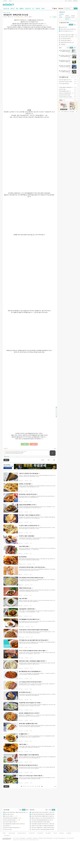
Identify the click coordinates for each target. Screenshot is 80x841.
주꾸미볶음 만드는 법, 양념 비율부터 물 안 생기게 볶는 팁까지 (33, 640)
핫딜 (17, 8)
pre (56, 410)
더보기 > (75, 100)
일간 (20, 809)
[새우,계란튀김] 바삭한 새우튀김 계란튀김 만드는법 (31, 577)
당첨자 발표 (61, 833)
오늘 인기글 (6, 8)
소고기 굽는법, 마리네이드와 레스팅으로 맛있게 (30, 681)
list (56, 412)
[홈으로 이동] (8, 4)
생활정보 (22, 8)
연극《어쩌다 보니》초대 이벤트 (68, 111)
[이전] (59, 112)
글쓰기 (6, 459)
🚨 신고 (30, 16)
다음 (54, 459)
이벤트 (42, 8)
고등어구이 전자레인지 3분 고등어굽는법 (28, 473)
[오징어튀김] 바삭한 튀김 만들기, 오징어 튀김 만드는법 (32, 567)
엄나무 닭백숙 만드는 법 (24, 692)
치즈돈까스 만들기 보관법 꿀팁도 (26, 536)
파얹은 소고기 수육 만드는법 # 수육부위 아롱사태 (30, 775)
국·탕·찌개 (67, 15)
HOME (56, 407)
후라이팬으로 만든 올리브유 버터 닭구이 (28, 765)
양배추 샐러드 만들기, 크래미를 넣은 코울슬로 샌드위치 (32, 661)
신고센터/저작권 (32, 833)
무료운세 (38, 8)
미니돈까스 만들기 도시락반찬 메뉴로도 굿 (29, 525)
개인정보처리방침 (11, 833)
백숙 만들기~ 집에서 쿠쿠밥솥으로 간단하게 (29, 515)
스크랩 (54, 16)
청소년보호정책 (40, 833)
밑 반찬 (60, 17)
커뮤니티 (12, 8)
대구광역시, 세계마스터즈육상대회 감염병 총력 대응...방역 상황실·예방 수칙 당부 (65, 56)
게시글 (71, 24)
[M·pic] (10, 1)
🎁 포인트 (60, 8)
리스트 (42, 459)
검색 (75, 8)
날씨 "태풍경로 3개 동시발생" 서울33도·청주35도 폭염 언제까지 (65, 51)
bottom (56, 417)
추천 (71, 47)
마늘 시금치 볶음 (23, 598)
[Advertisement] (63, 5)
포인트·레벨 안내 (7, 835)
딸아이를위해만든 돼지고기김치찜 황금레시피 (29, 671)
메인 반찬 (73, 15)
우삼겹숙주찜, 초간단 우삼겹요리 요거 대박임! (29, 702)
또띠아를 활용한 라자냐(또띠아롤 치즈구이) (29, 619)
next (56, 413)
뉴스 (33, 8)
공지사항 (55, 833)
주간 (24, 809)
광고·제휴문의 (48, 833)
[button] (65, 1)
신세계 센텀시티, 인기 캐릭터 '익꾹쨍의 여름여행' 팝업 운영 (65, 71)
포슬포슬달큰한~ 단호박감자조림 (26, 608)
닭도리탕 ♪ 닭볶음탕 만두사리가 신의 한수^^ (29, 713)
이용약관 (4, 833)
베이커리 (72, 17)
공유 (50, 16)
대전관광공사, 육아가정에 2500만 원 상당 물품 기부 (65, 61)
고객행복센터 (68, 833)
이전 (48, 459)
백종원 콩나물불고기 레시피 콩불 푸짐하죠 (29, 754)
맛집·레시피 (28, 8)
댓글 (56, 415)
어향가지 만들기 (23, 744)
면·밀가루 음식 (67, 17)
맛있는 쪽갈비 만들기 (24, 546)
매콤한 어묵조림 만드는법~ (25, 588)
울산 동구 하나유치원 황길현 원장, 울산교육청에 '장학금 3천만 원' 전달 (65, 66)
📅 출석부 (54, 8)
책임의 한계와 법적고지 (22, 833)
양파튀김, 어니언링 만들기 (25, 483)
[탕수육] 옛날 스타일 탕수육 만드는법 (27, 494)
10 (39, 786)
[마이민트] (5, 1)
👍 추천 (22, 16)
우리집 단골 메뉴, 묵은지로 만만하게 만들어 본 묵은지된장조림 (33, 629)
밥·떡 (60, 15)
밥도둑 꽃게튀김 (23, 556)
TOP (56, 409)
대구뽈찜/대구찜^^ (23, 734)
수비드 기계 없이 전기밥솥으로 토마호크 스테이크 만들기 (32, 650)
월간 (27, 809)
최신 (75, 47)
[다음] (76, 112)
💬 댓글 (27, 16)
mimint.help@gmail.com (62, 838)
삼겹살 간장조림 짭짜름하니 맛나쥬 (27, 504)
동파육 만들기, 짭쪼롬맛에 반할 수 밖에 (28, 723)
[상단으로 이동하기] (55, 786)
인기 (68, 47)
